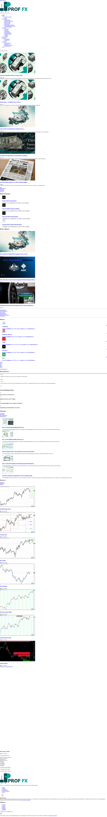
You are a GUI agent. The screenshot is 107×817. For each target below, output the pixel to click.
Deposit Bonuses (3, 310)
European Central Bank (8, 20)
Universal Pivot (3, 534)
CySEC (1, 362)
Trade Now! (2, 765)
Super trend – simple (4, 751)
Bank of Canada (7, 22)
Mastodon (4, 808)
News (5, 17)
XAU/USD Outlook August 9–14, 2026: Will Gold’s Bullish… (14, 182)
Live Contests (2, 312)
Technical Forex (3, 416)
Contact (3, 788)
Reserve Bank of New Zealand (9, 25)
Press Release (2, 316)
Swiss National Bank (8, 26)
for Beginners (2, 413)
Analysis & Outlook (8, 16)
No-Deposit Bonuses (3, 311)
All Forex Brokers (7, 43)
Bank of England (7, 21)
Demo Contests (2, 313)
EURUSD (2, 190)
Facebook (4, 804)
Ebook (5, 41)
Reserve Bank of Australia (9, 24)
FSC (1, 365)
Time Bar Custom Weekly (6, 612)
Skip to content (2, 0)
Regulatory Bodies (3, 314)
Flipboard (4, 809)
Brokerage (4, 42)
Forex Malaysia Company (4, 315)
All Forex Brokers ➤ (3, 369)
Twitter (3, 805)
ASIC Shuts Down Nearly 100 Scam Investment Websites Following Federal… (18, 279)
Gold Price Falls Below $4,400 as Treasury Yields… (11, 75)
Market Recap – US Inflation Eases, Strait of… (10, 102)
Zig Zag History (3, 586)
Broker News (6, 44)
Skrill (1, 367)
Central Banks (4, 18)
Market (3, 15)
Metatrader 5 (2, 483)
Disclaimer (4, 789)
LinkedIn (3, 806)
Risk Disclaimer (5, 790)
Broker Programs (7, 46)
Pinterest (3, 807)
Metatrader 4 (2, 482)
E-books (1, 484)
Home (3, 14)
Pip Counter (3, 560)
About (3, 787)
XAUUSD (2, 191)
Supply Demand (3, 663)
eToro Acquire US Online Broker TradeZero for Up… (12, 128)
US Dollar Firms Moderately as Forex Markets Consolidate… (14, 155)
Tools (3, 47)
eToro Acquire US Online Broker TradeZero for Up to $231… (14, 254)
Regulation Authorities (8, 45)
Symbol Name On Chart (5, 637)
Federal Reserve (7, 19)
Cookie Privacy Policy (53, 815)
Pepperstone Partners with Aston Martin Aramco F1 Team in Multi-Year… (17, 305)
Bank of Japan (7, 23)
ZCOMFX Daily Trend (5, 509)
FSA (1, 363)
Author (3, 792)
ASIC (1, 364)
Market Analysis (3, 188)
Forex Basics (2, 414)
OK (1, 813)
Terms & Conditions (5, 791)
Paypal (1, 366)
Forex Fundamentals (3, 415)
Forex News (2, 189)
